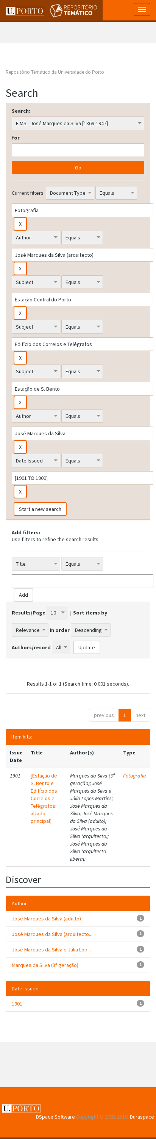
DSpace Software (55, 1116)
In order (60, 630)
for (16, 137)
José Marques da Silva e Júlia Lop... (51, 949)
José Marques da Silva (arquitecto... (52, 934)
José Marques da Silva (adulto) (46, 918)
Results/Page (28, 612)
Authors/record (31, 647)
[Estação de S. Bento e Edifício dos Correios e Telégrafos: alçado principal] (44, 798)
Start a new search (40, 509)
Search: (21, 110)
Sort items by (90, 612)
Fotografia (134, 775)
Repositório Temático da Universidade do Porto (55, 72)
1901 (17, 1003)
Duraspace (142, 1116)
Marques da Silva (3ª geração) (45, 965)
